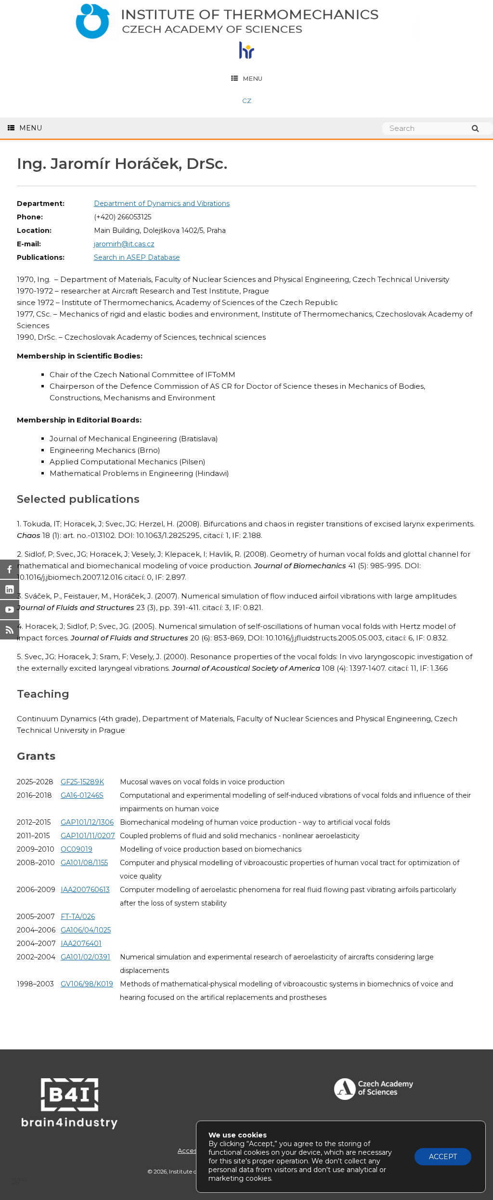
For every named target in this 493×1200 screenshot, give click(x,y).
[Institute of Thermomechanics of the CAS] (246, 21)
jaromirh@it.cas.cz (124, 244)
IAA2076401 (81, 943)
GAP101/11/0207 (88, 835)
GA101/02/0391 (85, 957)
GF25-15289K (82, 782)
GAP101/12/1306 (87, 822)
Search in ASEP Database (137, 257)
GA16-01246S (82, 795)
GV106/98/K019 (87, 984)
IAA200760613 (85, 889)
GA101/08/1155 (84, 862)
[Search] (480, 128)
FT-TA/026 (78, 916)
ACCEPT (443, 1156)
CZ (246, 100)
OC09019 (76, 849)
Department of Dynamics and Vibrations (162, 203)
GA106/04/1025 (86, 930)
